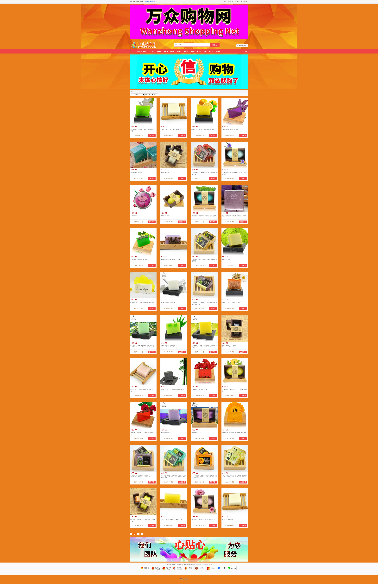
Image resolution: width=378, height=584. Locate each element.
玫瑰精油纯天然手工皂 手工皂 (199, 389)
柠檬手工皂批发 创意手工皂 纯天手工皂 (171, 519)
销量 (146, 94)
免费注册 (152, 1)
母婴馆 (192, 51)
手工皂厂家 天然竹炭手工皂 (229, 346)
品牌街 (245, 51)
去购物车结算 (242, 45)
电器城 (179, 51)
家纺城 (159, 51)
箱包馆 (199, 51)
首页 (225, 1)
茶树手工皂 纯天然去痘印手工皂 (138, 259)
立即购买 (151, 135)
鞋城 (205, 51)
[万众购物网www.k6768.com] (143, 45)
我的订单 (230, 1)
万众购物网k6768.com (187, 564)
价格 (150, 94)
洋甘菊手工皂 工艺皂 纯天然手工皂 (231, 302)
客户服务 (237, 1)
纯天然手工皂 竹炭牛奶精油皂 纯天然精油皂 (172, 389)
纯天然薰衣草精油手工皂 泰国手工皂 (140, 476)
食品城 (218, 51)
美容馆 (172, 51)
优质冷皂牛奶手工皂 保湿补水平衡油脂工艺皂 (142, 302)
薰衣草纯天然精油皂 (166, 432)
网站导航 (243, 1)
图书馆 (211, 51)
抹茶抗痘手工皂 (226, 259)
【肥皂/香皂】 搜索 (140, 51)
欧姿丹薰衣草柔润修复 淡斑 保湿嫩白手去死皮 (234, 216)
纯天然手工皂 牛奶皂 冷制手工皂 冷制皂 (171, 129)
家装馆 (186, 51)
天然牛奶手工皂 (165, 172)
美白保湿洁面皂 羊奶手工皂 (168, 302)
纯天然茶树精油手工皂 (136, 172)
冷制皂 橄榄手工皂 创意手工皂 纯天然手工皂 (142, 346)
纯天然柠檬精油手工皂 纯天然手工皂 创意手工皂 (234, 476)
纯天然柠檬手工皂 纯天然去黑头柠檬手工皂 (202, 129)
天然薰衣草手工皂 (196, 432)
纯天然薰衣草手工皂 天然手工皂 (230, 129)
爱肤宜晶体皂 (134, 216)
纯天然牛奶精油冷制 (227, 519)
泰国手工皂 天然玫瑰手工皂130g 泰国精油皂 (202, 519)
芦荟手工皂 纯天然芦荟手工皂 (169, 346)
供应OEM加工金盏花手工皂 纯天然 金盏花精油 (234, 432)
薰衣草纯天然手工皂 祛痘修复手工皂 (170, 259)
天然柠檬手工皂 (165, 216)
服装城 (166, 51)
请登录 (147, 1)
